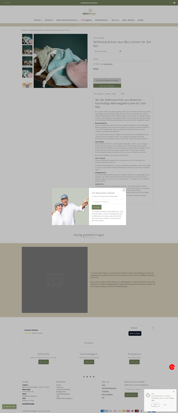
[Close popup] (124, 190)
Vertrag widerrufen (9, 406)
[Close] (173, 391)
